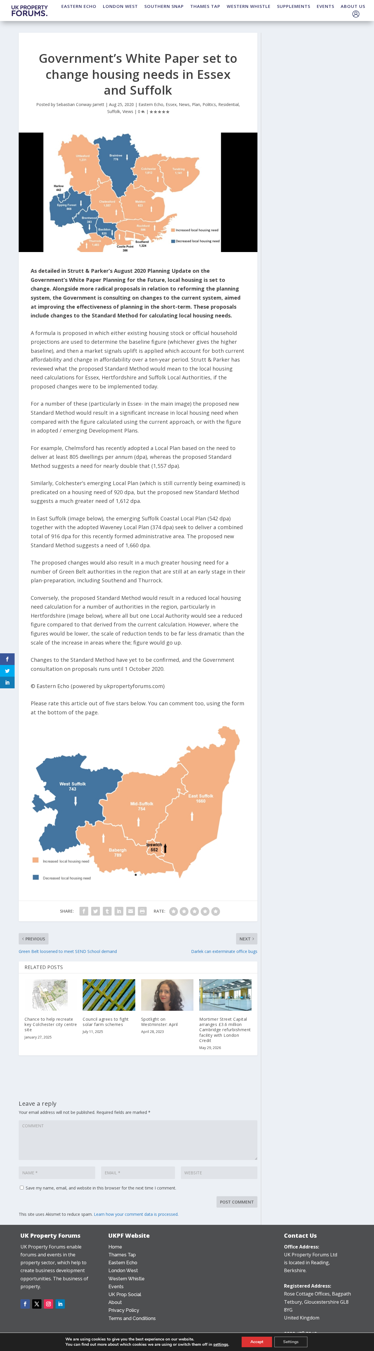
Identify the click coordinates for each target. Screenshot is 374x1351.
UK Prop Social (124, 1294)
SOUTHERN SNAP (164, 6)
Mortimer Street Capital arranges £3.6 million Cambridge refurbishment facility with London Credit (225, 1029)
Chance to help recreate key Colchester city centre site (51, 1024)
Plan (196, 104)
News (184, 104)
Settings (291, 1342)
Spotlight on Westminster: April (159, 1021)
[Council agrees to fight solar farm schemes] (109, 995)
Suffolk (113, 111)
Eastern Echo (150, 104)
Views (127, 111)
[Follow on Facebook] (25, 1304)
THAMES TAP (205, 6)
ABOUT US (353, 6)
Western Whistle (126, 1278)
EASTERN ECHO (78, 6)
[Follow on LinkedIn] (60, 1304)
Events (116, 1286)
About (115, 1302)
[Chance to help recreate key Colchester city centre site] (51, 995)
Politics (209, 104)
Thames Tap (122, 1255)
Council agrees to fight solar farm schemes (106, 1021)
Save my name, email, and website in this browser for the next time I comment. (101, 1188)
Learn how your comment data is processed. (136, 1214)
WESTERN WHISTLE (249, 6)
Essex (171, 104)
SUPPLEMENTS (293, 6)
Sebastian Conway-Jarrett (80, 104)
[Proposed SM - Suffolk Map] (138, 885)
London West (123, 1270)
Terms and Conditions (132, 1318)
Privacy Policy (123, 1310)
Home (115, 1247)
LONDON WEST (120, 6)
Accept (256, 1342)
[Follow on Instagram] (48, 1304)
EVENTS (325, 6)
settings (220, 1344)
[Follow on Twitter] (36, 1304)
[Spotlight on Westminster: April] (167, 995)
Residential (228, 104)
